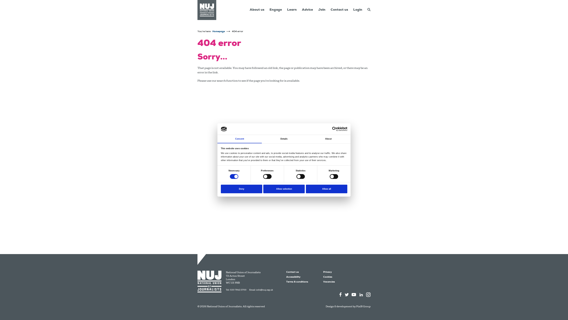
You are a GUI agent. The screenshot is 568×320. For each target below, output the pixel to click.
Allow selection (284, 189)
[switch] (267, 176)
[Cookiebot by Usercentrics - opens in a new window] (334, 129)
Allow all (326, 189)
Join (321, 10)
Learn (292, 10)
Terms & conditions (297, 282)
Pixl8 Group (363, 306)
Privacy (327, 272)
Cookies (327, 277)
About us (257, 10)
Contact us (339, 10)
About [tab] (328, 138)
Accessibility (293, 277)
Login (357, 10)
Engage (276, 10)
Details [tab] (284, 138)
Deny (241, 189)
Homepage (218, 32)
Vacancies (329, 282)
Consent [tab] (239, 138)
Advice (307, 10)
